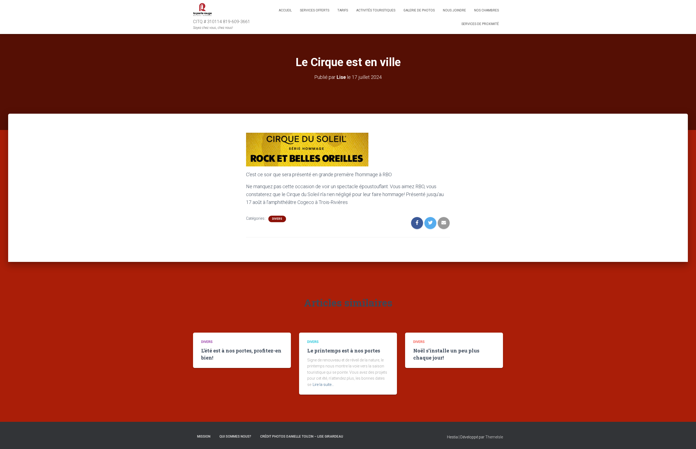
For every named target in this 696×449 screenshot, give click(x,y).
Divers (277, 218)
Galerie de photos (419, 10)
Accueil (285, 10)
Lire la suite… (323, 384)
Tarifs (342, 10)
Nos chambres (486, 10)
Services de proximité (480, 24)
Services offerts (314, 10)
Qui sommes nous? (235, 436)
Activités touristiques (375, 10)
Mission (203, 436)
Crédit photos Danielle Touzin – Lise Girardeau (301, 436)
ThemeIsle (494, 437)
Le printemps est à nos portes (343, 350)
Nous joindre (454, 10)
